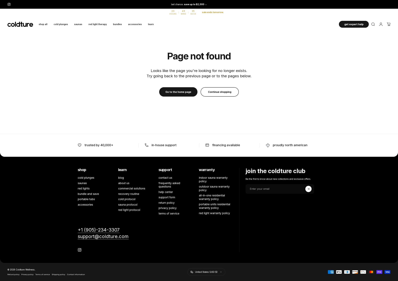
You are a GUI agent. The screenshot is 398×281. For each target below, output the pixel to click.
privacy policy (168, 208)
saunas (82, 183)
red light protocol (129, 209)
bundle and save (88, 193)
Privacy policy (27, 274)
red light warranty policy (214, 213)
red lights (84, 188)
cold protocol (126, 199)
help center (166, 192)
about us (123, 183)
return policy (167, 202)
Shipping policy (58, 274)
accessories (85, 204)
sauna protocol (127, 204)
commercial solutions (131, 188)
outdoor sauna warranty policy (214, 188)
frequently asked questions (169, 184)
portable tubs (86, 199)
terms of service (169, 213)
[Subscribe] (308, 189)
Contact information (76, 274)
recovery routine (128, 193)
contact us (165, 177)
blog (121, 177)
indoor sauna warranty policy (213, 179)
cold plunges (86, 177)
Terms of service (42, 274)
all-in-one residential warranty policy (212, 197)
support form (167, 197)
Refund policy (13, 274)
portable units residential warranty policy (214, 206)
